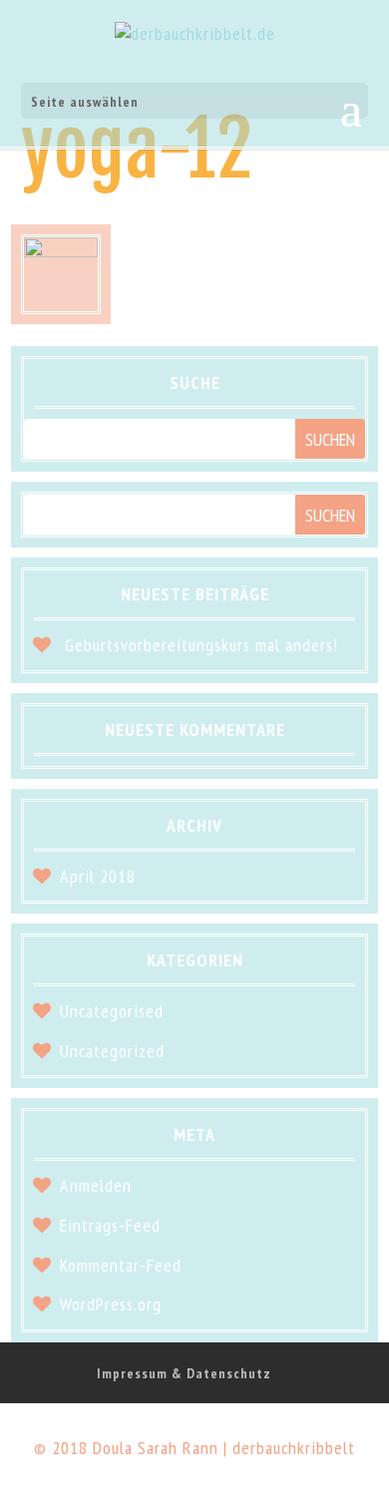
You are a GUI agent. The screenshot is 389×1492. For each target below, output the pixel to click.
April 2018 (98, 876)
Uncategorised (112, 1010)
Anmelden (96, 1185)
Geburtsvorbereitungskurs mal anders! (201, 644)
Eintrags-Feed (110, 1225)
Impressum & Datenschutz (184, 1373)
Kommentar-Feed (121, 1265)
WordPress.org (111, 1304)
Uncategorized (112, 1050)
